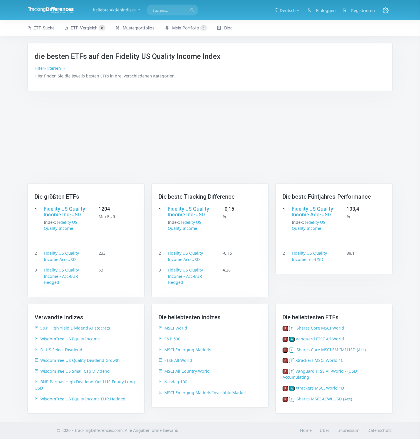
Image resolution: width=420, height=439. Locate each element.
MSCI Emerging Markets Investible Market (205, 392)
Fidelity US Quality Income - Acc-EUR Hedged (61, 276)
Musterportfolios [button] (138, 28)
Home (306, 430)
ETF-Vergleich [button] (87, 28)
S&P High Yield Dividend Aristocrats (75, 328)
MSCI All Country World (187, 371)
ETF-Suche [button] (44, 28)
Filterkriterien (48, 68)
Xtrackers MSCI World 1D (320, 388)
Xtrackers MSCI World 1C (319, 360)
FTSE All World (178, 360)
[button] (287, 10)
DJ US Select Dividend (61, 349)
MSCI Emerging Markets (187, 349)
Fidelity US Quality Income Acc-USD (312, 211)
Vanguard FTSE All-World (320, 339)
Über (324, 430)
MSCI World (175, 328)
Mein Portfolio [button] (188, 28)
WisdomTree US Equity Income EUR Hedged (82, 399)
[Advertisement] (210, 141)
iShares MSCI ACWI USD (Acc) (323, 399)
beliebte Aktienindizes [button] (115, 10)
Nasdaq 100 (175, 381)
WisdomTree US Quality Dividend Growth (80, 360)
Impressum (348, 430)
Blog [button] (228, 28)
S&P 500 (172, 339)
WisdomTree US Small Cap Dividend (75, 371)
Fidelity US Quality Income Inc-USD (64, 211)
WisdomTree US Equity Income (70, 339)
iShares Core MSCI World (319, 328)
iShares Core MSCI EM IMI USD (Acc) (330, 349)
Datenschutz (379, 430)
